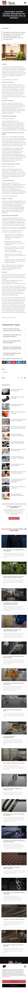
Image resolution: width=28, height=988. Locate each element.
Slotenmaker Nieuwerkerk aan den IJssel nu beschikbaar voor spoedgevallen (18, 480)
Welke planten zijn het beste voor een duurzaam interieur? (14, 335)
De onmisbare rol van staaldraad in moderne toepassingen (14, 893)
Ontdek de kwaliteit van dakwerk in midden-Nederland (11, 868)
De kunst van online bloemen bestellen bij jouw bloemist (13, 683)
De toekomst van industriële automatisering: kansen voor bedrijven (14, 841)
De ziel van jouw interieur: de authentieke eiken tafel (13, 945)
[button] (25, 966)
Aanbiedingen (5, 28)
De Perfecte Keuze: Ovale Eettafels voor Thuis (12, 710)
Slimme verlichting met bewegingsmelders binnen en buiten (13, 657)
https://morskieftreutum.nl (9, 317)
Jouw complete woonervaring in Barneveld (13, 763)
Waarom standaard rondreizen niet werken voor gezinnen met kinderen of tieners (13, 577)
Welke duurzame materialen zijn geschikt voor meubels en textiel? (14, 347)
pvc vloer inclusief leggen (8, 75)
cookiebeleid (7, 976)
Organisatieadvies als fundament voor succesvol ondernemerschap (12, 630)
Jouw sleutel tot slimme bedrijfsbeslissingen (9, 737)
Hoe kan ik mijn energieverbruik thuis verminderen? (14, 341)
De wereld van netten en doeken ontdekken (13, 919)
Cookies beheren (14, 985)
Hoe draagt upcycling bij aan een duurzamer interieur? (14, 353)
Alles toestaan (14, 981)
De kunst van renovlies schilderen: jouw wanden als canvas (12, 789)
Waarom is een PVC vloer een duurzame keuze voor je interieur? (14, 329)
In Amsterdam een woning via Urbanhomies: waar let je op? (10, 603)
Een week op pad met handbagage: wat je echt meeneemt (13, 550)
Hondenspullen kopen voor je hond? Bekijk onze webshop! (13, 814)
